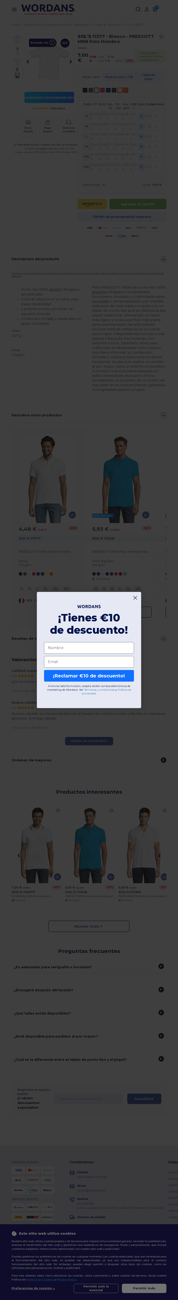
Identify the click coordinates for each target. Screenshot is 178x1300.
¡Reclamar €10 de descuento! (89, 676)
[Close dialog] (135, 598)
